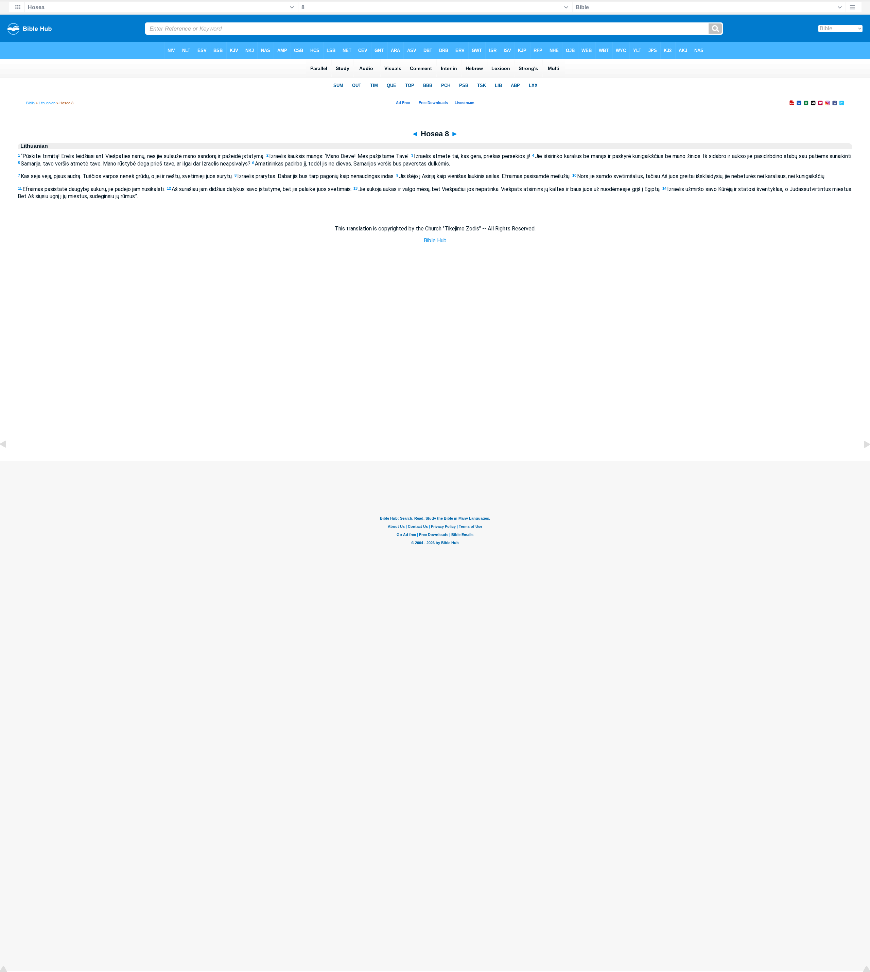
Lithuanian (47, 103)
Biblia (30, 103)
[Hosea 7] (8, 459)
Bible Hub (435, 240)
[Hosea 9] (861, 459)
